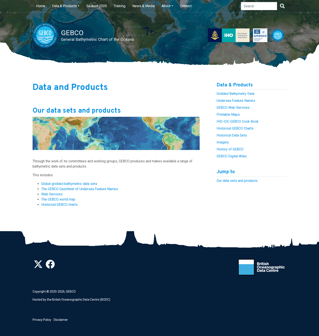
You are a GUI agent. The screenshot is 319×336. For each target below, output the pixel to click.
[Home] (47, 35)
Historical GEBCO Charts (235, 128)
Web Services (51, 194)
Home (40, 6)
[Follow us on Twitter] (38, 266)
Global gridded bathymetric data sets (69, 184)
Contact (186, 6)
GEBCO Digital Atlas (232, 156)
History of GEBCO (230, 149)
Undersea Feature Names (236, 101)
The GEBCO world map (58, 199)
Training (119, 6)
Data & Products (64, 6)
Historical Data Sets (232, 135)
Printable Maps (228, 114)
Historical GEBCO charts (59, 205)
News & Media (143, 6)
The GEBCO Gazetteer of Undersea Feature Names (79, 189)
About (166, 6)
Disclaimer (61, 319)
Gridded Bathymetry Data (235, 94)
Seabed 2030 (96, 6)
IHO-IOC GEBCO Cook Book (237, 121)
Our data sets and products (237, 181)
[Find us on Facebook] (50, 266)
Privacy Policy (42, 319)
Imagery (223, 142)
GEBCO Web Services (233, 107)
